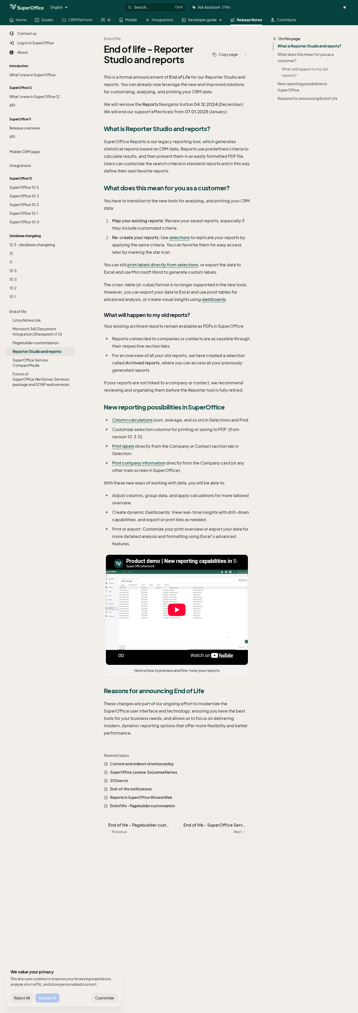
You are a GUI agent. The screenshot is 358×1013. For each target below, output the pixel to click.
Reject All (22, 998)
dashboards (214, 299)
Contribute (286, 20)
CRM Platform (80, 20)
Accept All (47, 998)
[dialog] (64, 985)
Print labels (123, 446)
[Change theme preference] (345, 7)
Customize (104, 998)
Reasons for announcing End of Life (308, 98)
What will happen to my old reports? (305, 72)
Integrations (162, 20)
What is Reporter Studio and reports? (309, 46)
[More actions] (245, 54)
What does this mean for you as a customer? (306, 57)
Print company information (138, 463)
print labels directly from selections (162, 264)
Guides (47, 20)
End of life (112, 38)
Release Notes (249, 20)
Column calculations (132, 420)
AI (109, 20)
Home (21, 20)
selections (179, 237)
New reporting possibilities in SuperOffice (302, 87)
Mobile (131, 20)
